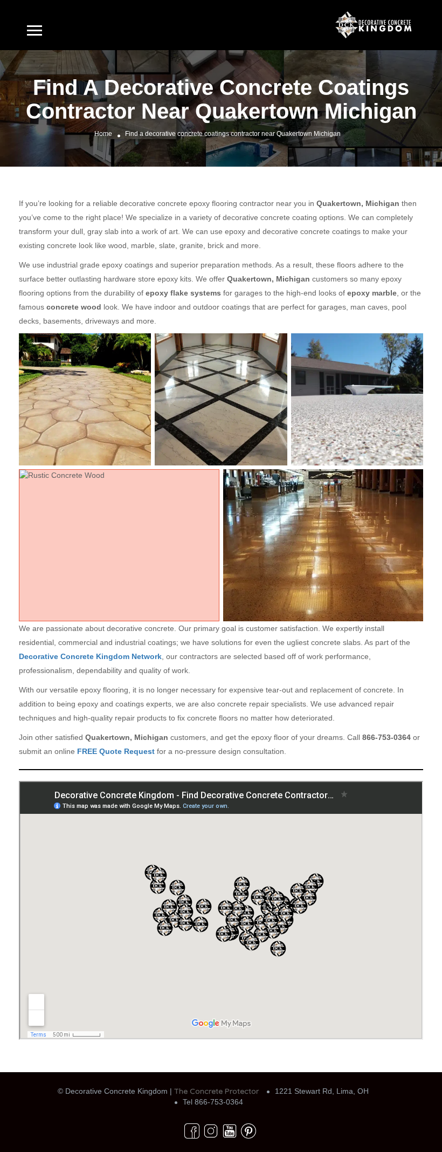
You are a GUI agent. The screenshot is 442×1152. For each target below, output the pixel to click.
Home (103, 134)
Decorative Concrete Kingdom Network (90, 656)
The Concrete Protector (216, 1091)
